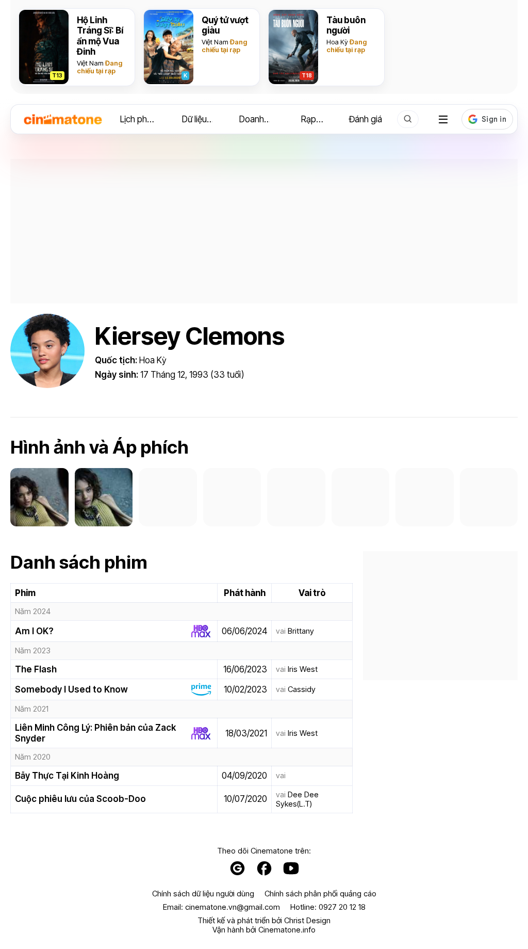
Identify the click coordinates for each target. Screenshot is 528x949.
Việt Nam (90, 63)
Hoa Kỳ (337, 42)
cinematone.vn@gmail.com (232, 907)
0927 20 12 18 (342, 907)
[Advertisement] (264, 231)
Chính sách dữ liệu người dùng (203, 893)
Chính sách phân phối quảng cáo (320, 893)
